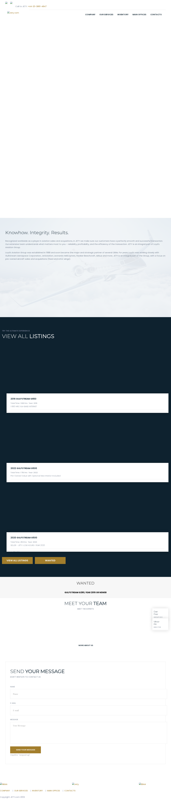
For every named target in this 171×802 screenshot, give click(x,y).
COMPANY (90, 14)
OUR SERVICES (106, 14)
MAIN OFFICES (139, 14)
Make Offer (18, 483)
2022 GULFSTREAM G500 (24, 468)
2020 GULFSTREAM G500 (24, 537)
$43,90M (16, 552)
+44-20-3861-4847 (37, 6)
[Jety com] (17, 12)
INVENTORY (123, 14)
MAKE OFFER (18, 414)
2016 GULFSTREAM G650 (23, 398)
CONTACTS (156, 14)
